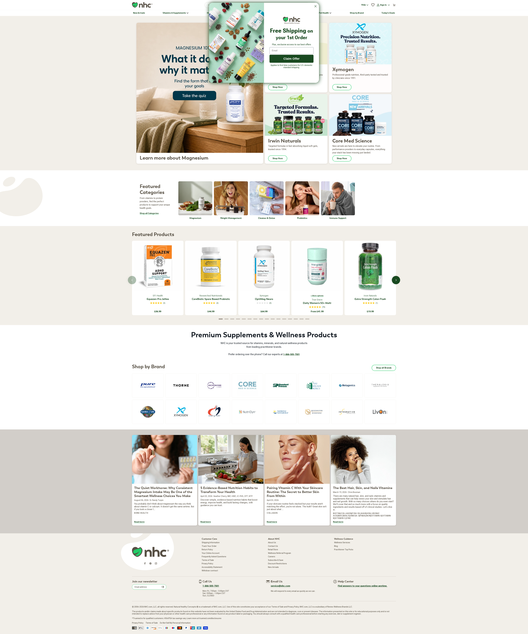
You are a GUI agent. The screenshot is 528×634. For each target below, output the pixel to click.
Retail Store (273, 556)
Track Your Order (209, 552)
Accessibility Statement (212, 573)
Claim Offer (291, 58)
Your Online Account (210, 559)
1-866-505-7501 (291, 360)
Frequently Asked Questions (214, 563)
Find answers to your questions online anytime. (362, 592)
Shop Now (278, 93)
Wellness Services (342, 549)
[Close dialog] (315, 6)
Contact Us (273, 552)
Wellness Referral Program (279, 559)
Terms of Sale (208, 566)
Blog (336, 552)
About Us (272, 549)
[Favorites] (373, 11)
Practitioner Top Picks (343, 556)
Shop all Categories (149, 219)
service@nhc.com (280, 592)
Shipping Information (211, 549)
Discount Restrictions (277, 570)
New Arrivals (273, 573)
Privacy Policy (207, 570)
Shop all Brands (384, 374)
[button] (506, 3)
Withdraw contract (210, 577)
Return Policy (207, 556)
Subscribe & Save (275, 566)
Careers (271, 563)
